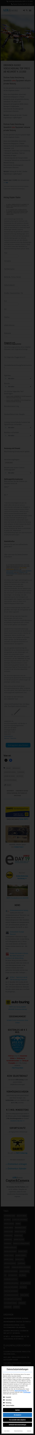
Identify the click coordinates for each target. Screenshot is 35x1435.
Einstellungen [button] (27, 1392)
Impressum (29, 1431)
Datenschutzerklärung (21, 1391)
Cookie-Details (7, 1431)
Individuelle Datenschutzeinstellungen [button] (17, 1424)
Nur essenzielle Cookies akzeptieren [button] (17, 1420)
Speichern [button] (17, 1410)
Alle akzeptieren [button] (17, 1415)
